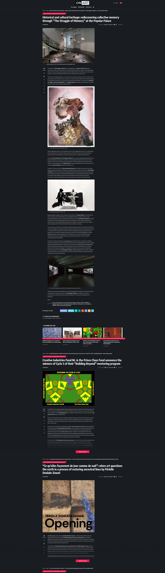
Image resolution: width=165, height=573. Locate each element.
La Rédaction (45, 24)
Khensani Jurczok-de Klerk (78, 433)
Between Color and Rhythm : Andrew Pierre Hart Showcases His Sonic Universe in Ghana (91, 342)
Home (44, 10)
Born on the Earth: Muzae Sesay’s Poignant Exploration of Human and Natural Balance (111, 342)
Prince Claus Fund (53, 428)
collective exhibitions (85, 302)
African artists (55, 302)
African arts (61, 302)
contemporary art (81, 304)
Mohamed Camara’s (52, 234)
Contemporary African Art (57, 304)
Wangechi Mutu (89, 244)
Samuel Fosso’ (81, 242)
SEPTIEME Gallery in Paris (53, 535)
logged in (50, 318)
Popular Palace (72, 68)
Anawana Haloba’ (51, 215)
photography (68, 305)
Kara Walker (54, 229)
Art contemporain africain (69, 302)
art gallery (78, 302)
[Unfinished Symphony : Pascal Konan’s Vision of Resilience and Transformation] (52, 333)
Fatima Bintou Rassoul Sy (65, 431)
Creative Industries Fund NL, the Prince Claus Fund (67, 409)
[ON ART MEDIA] (82, 3)
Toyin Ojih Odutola (80, 244)
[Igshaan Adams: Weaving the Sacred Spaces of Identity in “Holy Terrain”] (72, 333)
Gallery (58, 305)
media (47, 10)
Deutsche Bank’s (82, 158)
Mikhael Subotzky (76, 249)
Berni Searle (76, 230)
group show (62, 305)
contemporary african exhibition (70, 304)
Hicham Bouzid (56, 435)
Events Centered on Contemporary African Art (54, 13)
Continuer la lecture (82, 451)
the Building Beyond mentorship (78, 426)
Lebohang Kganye (67, 241)
